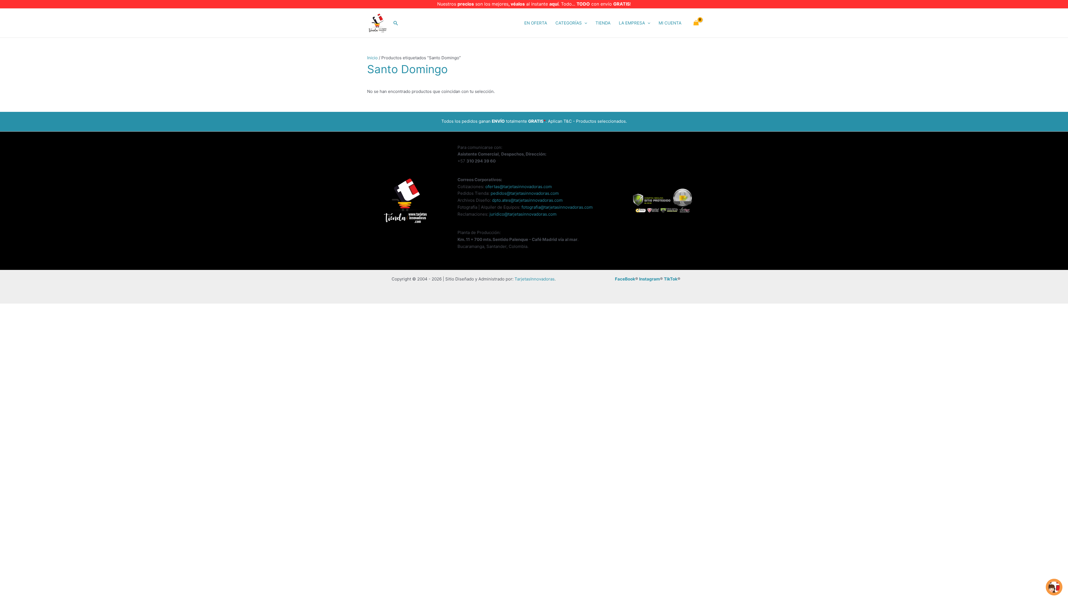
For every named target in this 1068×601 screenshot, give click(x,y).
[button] (395, 23)
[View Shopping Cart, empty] (696, 23)
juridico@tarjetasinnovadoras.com (523, 214)
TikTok (671, 279)
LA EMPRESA (632, 23)
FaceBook (625, 279)
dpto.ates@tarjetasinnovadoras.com (527, 200)
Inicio (372, 57)
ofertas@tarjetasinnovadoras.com (518, 186)
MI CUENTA (670, 23)
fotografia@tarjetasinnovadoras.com (557, 207)
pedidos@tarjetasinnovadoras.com (525, 193)
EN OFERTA (535, 23)
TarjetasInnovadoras (535, 279)
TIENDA (602, 23)
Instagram (649, 279)
